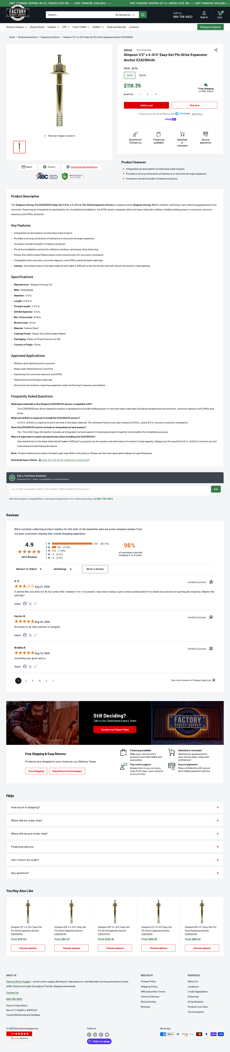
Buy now (194, 105)
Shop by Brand (37, 26)
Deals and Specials (116, 26)
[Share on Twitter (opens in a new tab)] (30, 603)
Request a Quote (210, 27)
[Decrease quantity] (139, 94)
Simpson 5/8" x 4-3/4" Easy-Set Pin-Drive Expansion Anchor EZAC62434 (70, 931)
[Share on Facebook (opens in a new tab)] (25, 603)
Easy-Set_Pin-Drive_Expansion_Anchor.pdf (65, 459)
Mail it (29, 166)
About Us (193, 981)
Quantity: (129, 94)
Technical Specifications (84, 166)
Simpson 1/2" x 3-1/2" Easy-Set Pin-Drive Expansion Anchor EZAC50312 (156, 931)
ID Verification (195, 1001)
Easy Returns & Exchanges (67, 771)
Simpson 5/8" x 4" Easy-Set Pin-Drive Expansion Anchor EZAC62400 (201, 931)
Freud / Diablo (80, 26)
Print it (51, 166)
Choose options (28, 947)
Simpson (51, 26)
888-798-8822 (183, 14)
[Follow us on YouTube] (107, 1034)
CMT (64, 26)
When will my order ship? (26, 820)
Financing (193, 996)
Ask (216, 489)
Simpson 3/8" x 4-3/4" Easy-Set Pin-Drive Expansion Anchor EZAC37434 (114, 931)
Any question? (20, 873)
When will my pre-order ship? (29, 833)
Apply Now (197, 113)
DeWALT (97, 26)
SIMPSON (128, 50)
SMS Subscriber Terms (153, 991)
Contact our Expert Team (115, 729)
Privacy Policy (148, 981)
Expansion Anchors (50, 37)
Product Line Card (197, 1006)
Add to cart (146, 105)
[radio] (79, 544)
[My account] (204, 13)
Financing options (22, 846)
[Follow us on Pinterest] (101, 1034)
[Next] (224, 926)
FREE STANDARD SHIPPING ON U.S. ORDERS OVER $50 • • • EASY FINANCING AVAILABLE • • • (60, 3)
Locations (134, 26)
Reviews (145, 1006)
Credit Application (198, 991)
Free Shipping (36, 771)
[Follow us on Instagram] (95, 1034)
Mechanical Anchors (28, 37)
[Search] (143, 14)
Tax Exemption (196, 1011)
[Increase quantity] (156, 94)
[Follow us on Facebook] (89, 1034)
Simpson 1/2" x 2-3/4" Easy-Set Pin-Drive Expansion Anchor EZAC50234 (26, 931)
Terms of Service (150, 996)
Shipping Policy (149, 986)
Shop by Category (15, 26)
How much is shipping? (25, 807)
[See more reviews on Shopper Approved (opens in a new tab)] (35, 603)
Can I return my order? (25, 859)
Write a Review (95, 569)
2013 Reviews (32, 557)
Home (12, 37)
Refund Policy (148, 1001)
